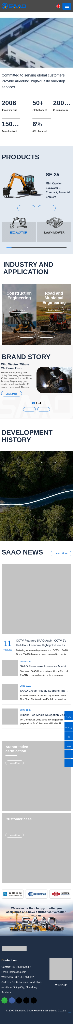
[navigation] (66, 6)
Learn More (19, 310)
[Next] (48, 460)
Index (69, 905)
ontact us (9, 853)
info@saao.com (17, 865)
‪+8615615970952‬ (24, 870)
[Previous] (26, 460)
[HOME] (14, 6)
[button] (26, 208)
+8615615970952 (21, 860)
